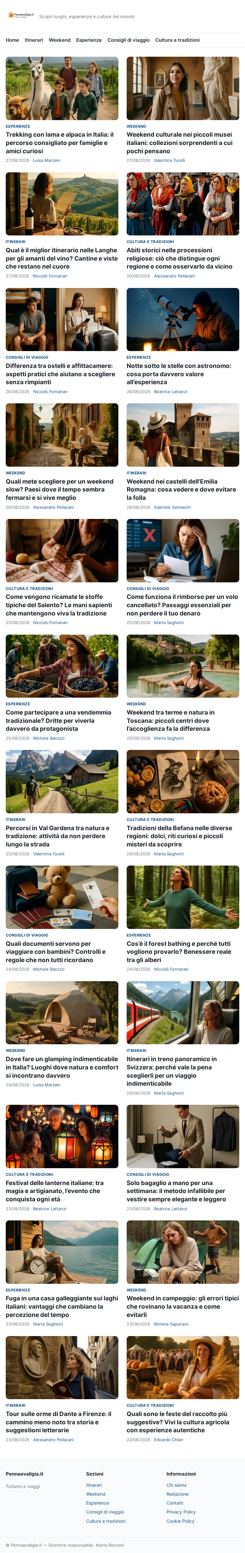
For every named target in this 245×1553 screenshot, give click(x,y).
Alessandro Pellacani (174, 275)
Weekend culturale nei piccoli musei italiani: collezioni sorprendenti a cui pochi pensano (180, 143)
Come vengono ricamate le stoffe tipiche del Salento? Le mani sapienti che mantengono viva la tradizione (59, 605)
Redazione (178, 1494)
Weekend (60, 40)
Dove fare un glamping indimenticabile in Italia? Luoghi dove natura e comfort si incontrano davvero (62, 1067)
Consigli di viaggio (129, 40)
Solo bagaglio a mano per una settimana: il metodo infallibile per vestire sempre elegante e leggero (176, 1191)
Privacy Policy (181, 1511)
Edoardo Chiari (168, 1439)
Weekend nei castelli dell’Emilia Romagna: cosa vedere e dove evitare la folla (181, 489)
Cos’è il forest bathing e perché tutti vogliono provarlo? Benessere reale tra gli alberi (179, 952)
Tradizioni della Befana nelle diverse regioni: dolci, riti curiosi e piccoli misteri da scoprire (179, 836)
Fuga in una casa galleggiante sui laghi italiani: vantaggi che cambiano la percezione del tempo (62, 1306)
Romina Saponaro (171, 1324)
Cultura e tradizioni (177, 40)
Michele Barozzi (48, 738)
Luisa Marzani (46, 160)
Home (12, 40)
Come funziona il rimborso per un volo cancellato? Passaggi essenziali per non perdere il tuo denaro (182, 605)
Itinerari (34, 40)
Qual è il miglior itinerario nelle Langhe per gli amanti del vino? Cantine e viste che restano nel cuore (62, 258)
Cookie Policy (181, 1521)
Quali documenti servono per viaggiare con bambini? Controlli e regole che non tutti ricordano (56, 952)
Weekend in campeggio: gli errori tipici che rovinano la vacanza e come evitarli (183, 1306)
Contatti (175, 1503)
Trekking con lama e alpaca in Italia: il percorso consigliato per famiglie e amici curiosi (60, 143)
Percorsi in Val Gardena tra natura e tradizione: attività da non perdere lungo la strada (57, 836)
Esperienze (89, 40)
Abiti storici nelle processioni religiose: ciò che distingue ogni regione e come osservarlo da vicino (180, 258)
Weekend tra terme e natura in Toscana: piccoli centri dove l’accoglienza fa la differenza (171, 720)
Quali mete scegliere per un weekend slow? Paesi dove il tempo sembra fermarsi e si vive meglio (60, 489)
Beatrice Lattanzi (170, 391)
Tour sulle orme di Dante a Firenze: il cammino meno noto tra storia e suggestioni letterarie (58, 1422)
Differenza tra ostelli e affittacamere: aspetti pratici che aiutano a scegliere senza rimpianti (60, 374)
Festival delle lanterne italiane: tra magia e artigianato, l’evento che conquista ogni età (55, 1191)
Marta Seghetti (169, 622)
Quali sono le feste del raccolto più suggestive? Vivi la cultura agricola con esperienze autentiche (178, 1422)
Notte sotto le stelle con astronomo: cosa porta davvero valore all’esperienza (179, 374)
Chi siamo (177, 1485)
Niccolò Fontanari (50, 275)
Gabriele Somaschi (172, 507)
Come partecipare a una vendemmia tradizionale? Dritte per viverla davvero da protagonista (58, 720)
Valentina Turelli (169, 160)
